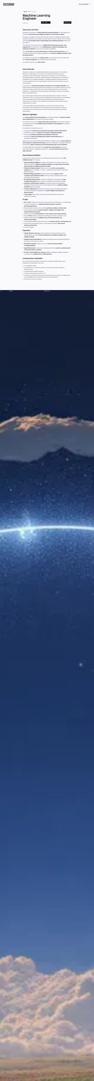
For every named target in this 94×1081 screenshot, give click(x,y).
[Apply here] (46, 22)
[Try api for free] (84, 4)
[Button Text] (67, 22)
